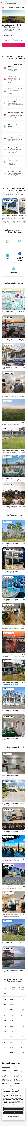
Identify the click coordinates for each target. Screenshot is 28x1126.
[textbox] (7, 40)
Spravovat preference (13, 1116)
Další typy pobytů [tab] (17, 1066)
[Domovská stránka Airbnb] (3, 7)
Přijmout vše (13, 1109)
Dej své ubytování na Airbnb (16, 7)
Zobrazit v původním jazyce (9, 3)
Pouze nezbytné (13, 1112)
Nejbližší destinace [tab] (6, 1066)
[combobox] (13, 35)
